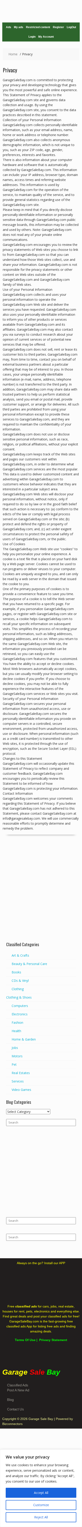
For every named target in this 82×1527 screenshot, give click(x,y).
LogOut (71, 27)
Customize (41, 1505)
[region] (41, 1488)
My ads (18, 27)
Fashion (17, 1022)
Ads (8, 27)
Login (32, 36)
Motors (17, 1056)
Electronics (20, 1014)
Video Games (21, 1089)
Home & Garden (24, 1039)
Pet (14, 1064)
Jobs (15, 1048)
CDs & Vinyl (20, 980)
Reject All (41, 1517)
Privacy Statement (53, 1340)
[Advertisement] (41, 895)
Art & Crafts (20, 955)
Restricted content (38, 27)
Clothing (18, 989)
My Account (46, 36)
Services (18, 1081)
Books (16, 972)
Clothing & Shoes (19, 997)
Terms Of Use (25, 1340)
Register (58, 27)
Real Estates (21, 1073)
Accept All (41, 1492)
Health (16, 1031)
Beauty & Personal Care (29, 964)
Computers (20, 1006)
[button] (41, 1355)
